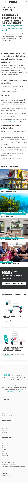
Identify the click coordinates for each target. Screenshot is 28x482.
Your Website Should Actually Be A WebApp (9, 464)
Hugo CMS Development (6, 409)
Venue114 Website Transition (7, 170)
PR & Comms (4, 453)
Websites (3, 422)
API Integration (5, 430)
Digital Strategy (5, 441)
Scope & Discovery (5, 439)
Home (3, 7)
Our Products (7, 420)
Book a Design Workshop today (14, 283)
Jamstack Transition (6, 402)
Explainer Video (5, 404)
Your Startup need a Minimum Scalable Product (10, 462)
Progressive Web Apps (6, 428)
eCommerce (4, 432)
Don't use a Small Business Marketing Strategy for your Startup (13, 466)
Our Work (5, 399)
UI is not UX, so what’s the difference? (10, 121)
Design (3, 447)
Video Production (5, 455)
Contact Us (6, 475)
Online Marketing (5, 443)
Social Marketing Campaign (7, 413)
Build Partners (3, 219)
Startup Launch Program (6, 411)
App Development (5, 406)
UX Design (4, 449)
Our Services (11, 7)
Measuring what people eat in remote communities (12, 193)
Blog (4, 460)
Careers (5, 473)
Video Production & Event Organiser (8, 415)
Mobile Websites (5, 426)
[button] (26, 2)
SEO (3, 451)
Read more (3, 300)
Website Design (5, 407)
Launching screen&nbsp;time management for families (14, 242)
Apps (3, 424)
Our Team (5, 471)
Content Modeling (5, 445)
